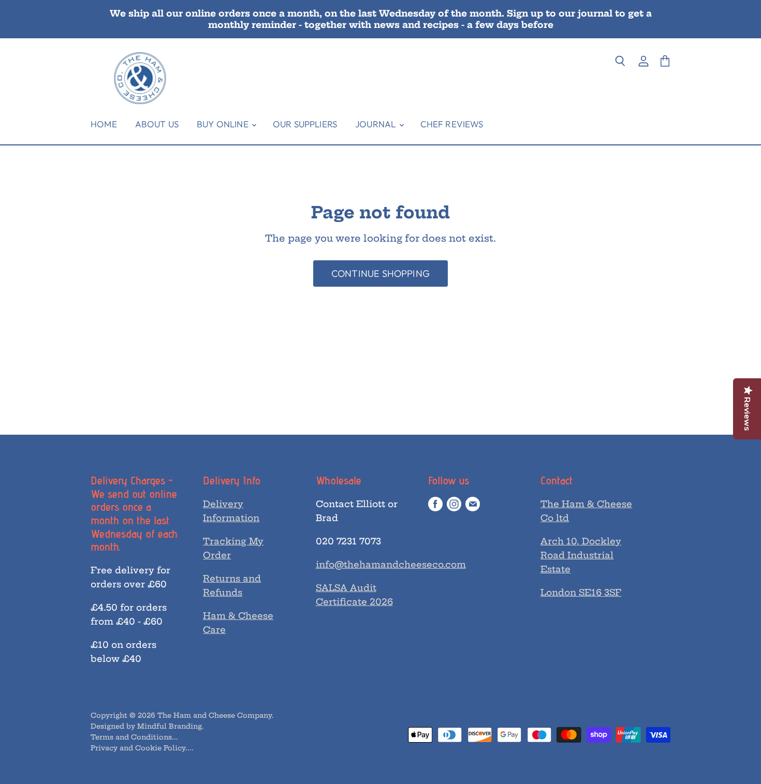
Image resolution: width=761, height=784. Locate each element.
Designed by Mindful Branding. (147, 726)
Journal (376, 124)
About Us (157, 124)
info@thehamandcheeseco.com (391, 564)
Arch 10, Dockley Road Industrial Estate (580, 555)
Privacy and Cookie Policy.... (142, 748)
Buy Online (224, 124)
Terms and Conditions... (134, 737)
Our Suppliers (305, 124)
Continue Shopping (380, 273)
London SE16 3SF (580, 592)
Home (104, 124)
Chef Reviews (452, 124)
